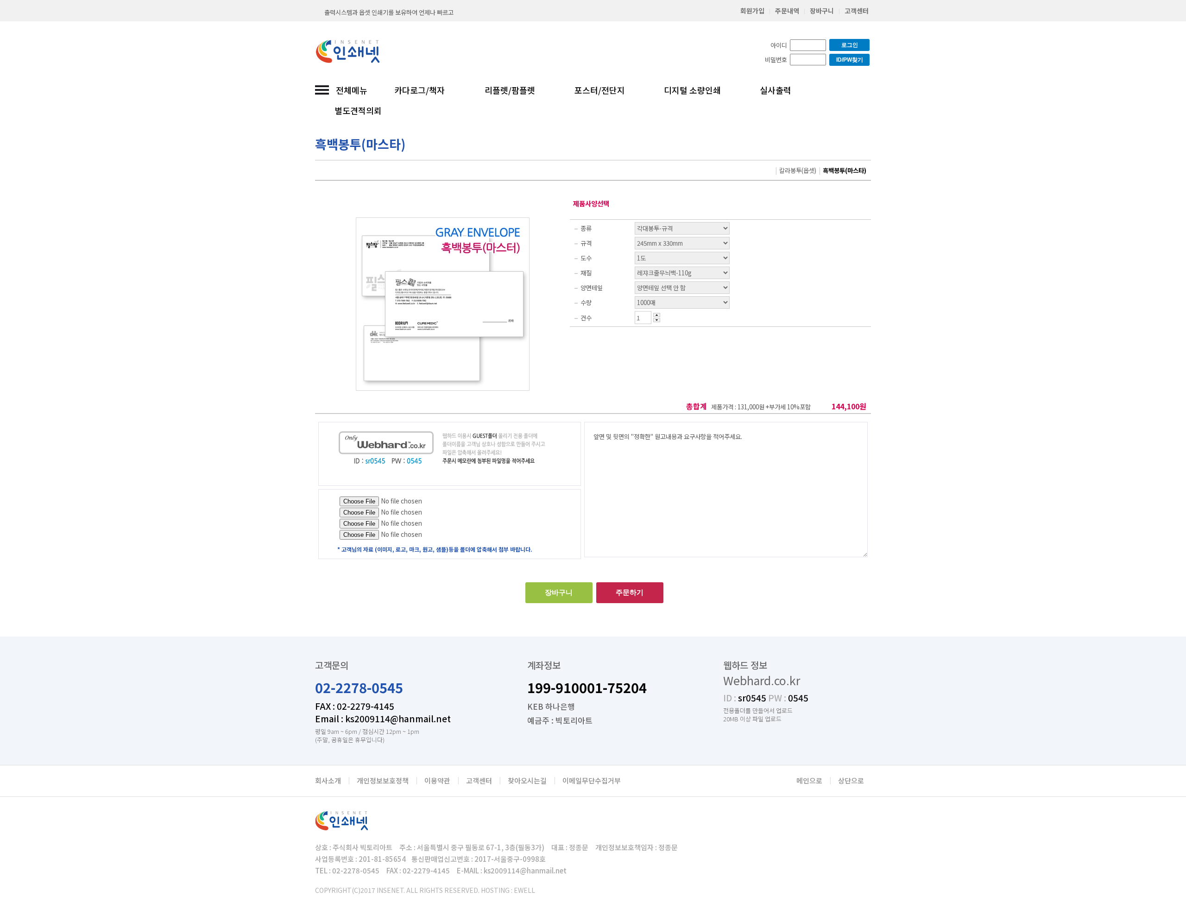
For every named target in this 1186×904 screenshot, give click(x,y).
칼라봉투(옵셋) (797, 170)
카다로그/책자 (419, 90)
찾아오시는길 (527, 780)
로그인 (849, 45)
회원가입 (752, 10)
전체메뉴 (351, 90)
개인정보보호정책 (383, 780)
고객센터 (857, 10)
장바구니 (822, 10)
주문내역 (787, 10)
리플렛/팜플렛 (510, 90)
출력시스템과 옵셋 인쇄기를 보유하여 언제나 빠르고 (389, 12)
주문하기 (629, 592)
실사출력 (775, 90)
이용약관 (437, 780)
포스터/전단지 (599, 90)
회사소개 (328, 780)
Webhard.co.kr (761, 680)
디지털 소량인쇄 (692, 90)
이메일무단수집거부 (591, 780)
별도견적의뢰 (358, 110)
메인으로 (809, 780)
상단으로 (851, 780)
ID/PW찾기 (849, 60)
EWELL (524, 890)
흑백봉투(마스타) (844, 170)
